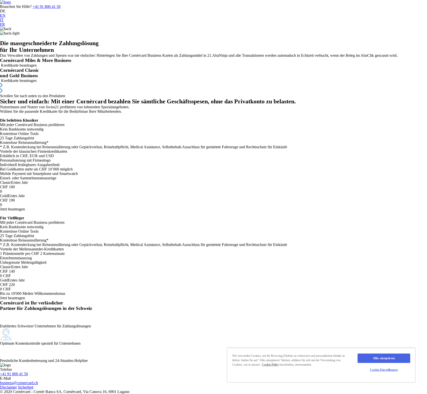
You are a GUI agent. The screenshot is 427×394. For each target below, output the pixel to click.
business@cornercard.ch (19, 383)
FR (2, 24)
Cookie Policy (270, 364)
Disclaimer (8, 387)
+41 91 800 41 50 (47, 6)
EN (2, 15)
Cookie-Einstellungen (384, 370)
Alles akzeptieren (384, 358)
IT (2, 20)
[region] (321, 365)
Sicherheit (25, 387)
